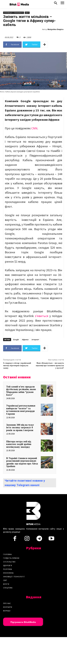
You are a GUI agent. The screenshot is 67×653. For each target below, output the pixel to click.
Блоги (6, 584)
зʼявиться (41, 316)
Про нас (7, 603)
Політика (7, 569)
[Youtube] (51, 539)
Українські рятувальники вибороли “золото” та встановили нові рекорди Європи (20, 409)
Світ (27, 13)
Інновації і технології (13, 13)
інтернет (35, 339)
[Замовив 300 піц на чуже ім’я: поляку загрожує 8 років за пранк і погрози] (47, 429)
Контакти (7, 607)
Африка (25, 339)
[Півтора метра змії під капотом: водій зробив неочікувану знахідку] (47, 446)
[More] (44, 44)
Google (16, 339)
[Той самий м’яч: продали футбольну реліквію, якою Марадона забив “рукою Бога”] (47, 391)
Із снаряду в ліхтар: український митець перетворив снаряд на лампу (17, 365)
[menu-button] (62, 4)
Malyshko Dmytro (55, 29)
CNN (34, 128)
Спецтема (7, 588)
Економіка (8, 573)
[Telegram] (39, 539)
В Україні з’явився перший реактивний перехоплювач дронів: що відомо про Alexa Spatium (22, 462)
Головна (7, 554)
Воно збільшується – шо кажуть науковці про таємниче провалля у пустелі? (50, 365)
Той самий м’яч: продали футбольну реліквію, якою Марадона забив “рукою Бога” (21, 390)
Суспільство (9, 562)
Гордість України (11, 558)
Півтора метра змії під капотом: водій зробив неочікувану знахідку (18, 444)
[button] (55, 3)
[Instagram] (27, 539)
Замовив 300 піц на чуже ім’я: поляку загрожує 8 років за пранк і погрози (20, 427)
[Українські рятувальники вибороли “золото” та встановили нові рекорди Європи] (47, 410)
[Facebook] (15, 539)
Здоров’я (7, 565)
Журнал (6, 611)
